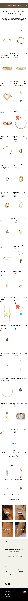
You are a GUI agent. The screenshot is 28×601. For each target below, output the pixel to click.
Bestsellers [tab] (14, 466)
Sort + (26, 30)
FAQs (6, 567)
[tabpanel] (14, 484)
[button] (6, 584)
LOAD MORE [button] (14, 443)
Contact (6, 564)
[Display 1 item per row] (19, 30)
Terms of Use (7, 593)
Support (6, 566)
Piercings (20, 567)
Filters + (3, 30)
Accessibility (7, 596)
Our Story (20, 566)
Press (19, 573)
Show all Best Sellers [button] (14, 499)
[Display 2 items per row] (22, 30)
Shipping (6, 569)
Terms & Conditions (8, 591)
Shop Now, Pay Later (8, 574)
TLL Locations (20, 571)
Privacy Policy (8, 594)
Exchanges (6, 571)
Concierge (20, 569)
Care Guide (7, 573)
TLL (19, 564)
